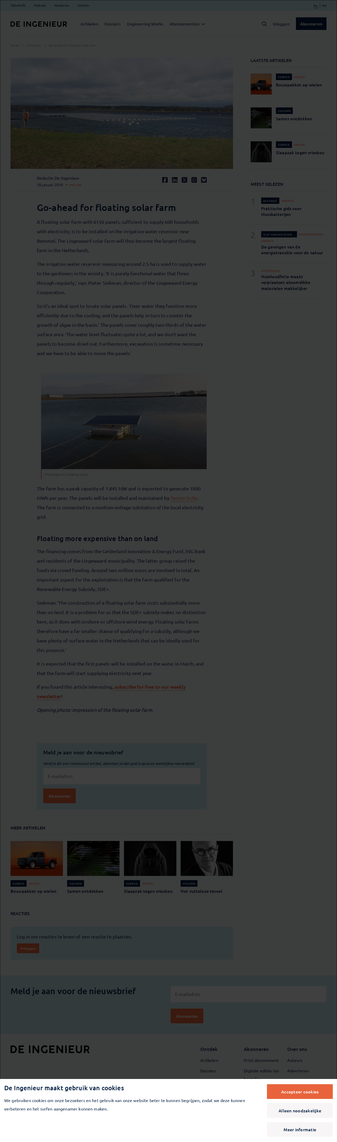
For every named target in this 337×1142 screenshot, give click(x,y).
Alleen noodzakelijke (300, 1110)
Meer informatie (300, 1129)
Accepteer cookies (300, 1091)
